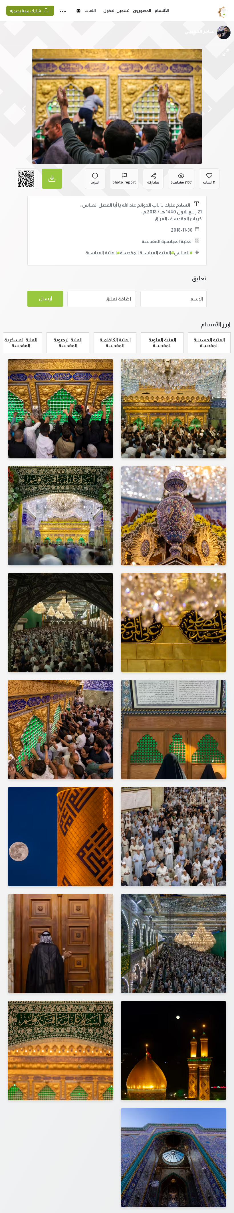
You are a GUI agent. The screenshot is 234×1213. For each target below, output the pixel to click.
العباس (183, 252)
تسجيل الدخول (116, 10)
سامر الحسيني (200, 31)
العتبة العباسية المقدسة (167, 241)
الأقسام (162, 10)
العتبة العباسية (102, 252)
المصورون (142, 10)
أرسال (45, 298)
